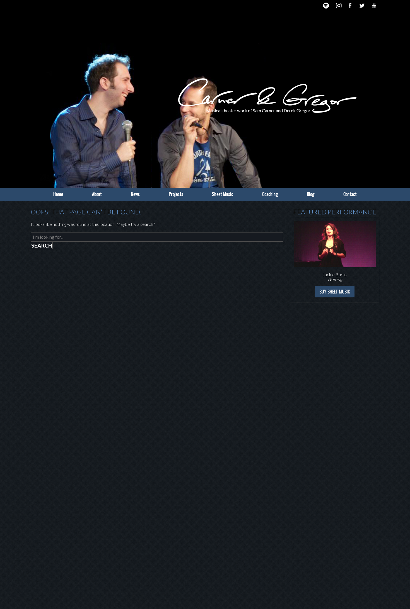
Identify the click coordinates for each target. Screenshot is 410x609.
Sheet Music (222, 194)
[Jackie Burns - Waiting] (335, 244)
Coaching (270, 194)
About (97, 194)
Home (58, 194)
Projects (176, 194)
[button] (289, 260)
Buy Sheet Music (334, 291)
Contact (350, 194)
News (135, 194)
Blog (310, 194)
